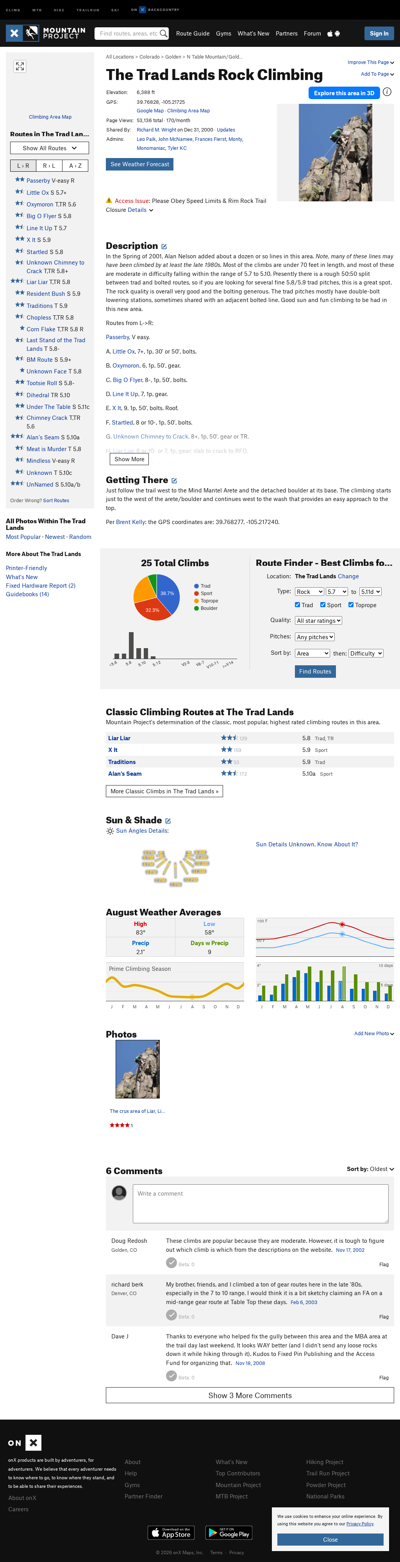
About (133, 1461)
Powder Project (326, 1484)
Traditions (40, 305)
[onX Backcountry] (155, 10)
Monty (235, 139)
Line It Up (39, 227)
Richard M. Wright (156, 129)
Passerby (38, 180)
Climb (13, 9)
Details (137, 209)
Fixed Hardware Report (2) (41, 585)
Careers (18, 1508)
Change (348, 575)
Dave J (120, 1336)
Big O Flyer (41, 215)
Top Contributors (238, 1473)
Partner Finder (143, 1496)
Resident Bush (46, 293)
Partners (287, 33)
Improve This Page (369, 62)
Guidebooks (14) (27, 593)
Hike (59, 9)
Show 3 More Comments (250, 1395)
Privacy (236, 1552)
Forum (312, 33)
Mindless (38, 460)
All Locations (120, 56)
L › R (23, 165)
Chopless (39, 317)
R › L (49, 165)
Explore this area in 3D (344, 92)
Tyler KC (177, 148)
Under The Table (49, 406)
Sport (333, 604)
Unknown (39, 472)
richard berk (127, 1284)
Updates (226, 129)
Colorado (149, 56)
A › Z (75, 165)
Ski (115, 9)
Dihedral (38, 394)
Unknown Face (47, 371)
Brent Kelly (130, 521)
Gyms (223, 33)
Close (330, 1539)
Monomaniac (151, 148)
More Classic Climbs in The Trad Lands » (165, 790)
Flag (384, 1264)
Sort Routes (56, 500)
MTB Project (232, 1496)
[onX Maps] (24, 1448)
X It (31, 239)
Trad (306, 604)
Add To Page (375, 74)
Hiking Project (324, 1461)
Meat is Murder (46, 448)
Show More (129, 458)
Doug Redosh (129, 1240)
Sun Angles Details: (161, 857)
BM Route (40, 359)
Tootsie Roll (42, 382)
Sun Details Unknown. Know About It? (307, 844)
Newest (55, 536)
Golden (173, 56)
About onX (22, 1497)
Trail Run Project (328, 1473)
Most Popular (23, 536)
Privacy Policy (359, 1523)
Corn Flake (41, 328)
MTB (37, 9)
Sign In (379, 33)
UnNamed (40, 484)
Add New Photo (372, 1033)
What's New (254, 33)
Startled (37, 251)
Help (131, 1473)
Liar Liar (37, 281)
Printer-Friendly (26, 567)
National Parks (325, 1496)
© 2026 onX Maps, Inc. (180, 1552)
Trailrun (88, 9)
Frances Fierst (210, 139)
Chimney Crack (47, 417)
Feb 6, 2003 (304, 1302)
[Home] (49, 33)
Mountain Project (238, 1484)
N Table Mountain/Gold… (215, 56)
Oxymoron (40, 204)
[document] (330, 1529)
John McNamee (175, 139)
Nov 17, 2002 (350, 1250)
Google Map (150, 110)
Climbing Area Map (50, 117)
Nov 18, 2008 (250, 1363)
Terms (216, 1552)
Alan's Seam (43, 437)
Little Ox (38, 192)
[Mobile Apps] (333, 33)
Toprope (365, 604)
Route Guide (193, 33)
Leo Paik (146, 139)
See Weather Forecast (140, 163)
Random (80, 536)
